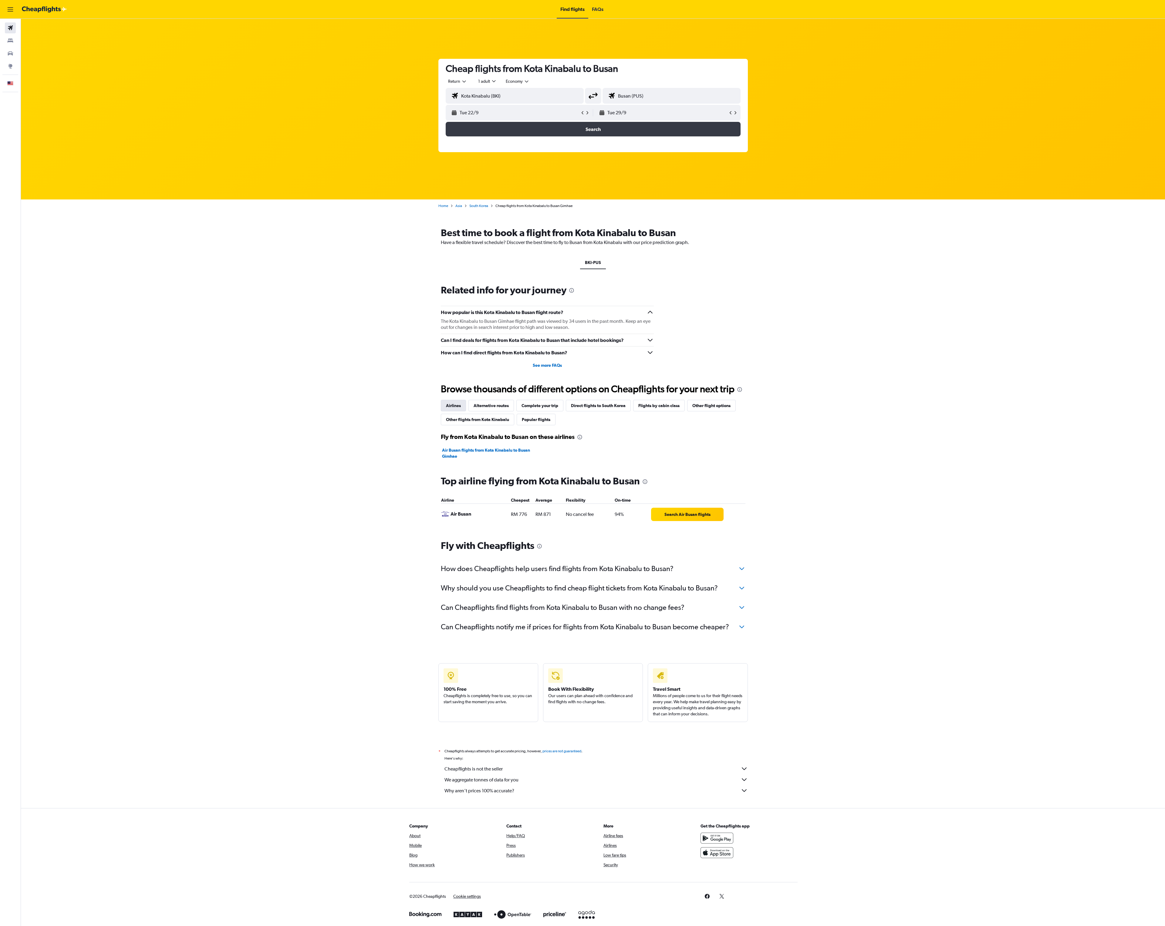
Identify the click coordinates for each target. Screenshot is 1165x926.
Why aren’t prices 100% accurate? (479, 791)
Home (443, 206)
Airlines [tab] (453, 405)
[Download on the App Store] (717, 852)
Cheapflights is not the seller (473, 769)
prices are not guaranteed (561, 751)
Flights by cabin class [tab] (659, 405)
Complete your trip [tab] (540, 405)
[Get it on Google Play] (717, 838)
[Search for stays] (10, 41)
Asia (458, 206)
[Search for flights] (10, 28)
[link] (687, 514)
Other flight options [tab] (711, 405)
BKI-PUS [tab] (593, 262)
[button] (10, 9)
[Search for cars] (10, 53)
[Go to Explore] (10, 66)
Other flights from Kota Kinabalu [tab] (477, 419)
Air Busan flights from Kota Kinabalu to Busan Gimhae (486, 453)
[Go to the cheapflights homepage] (44, 9)
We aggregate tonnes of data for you (481, 780)
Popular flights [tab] (536, 419)
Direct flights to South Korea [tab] (598, 405)
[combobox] (457, 81)
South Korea (478, 206)
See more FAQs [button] (547, 365)
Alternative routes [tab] (491, 405)
